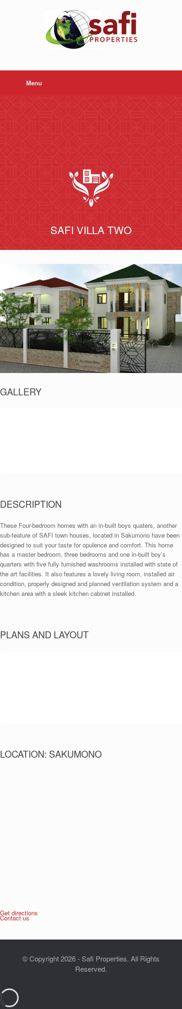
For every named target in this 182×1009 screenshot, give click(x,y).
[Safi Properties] (91, 28)
